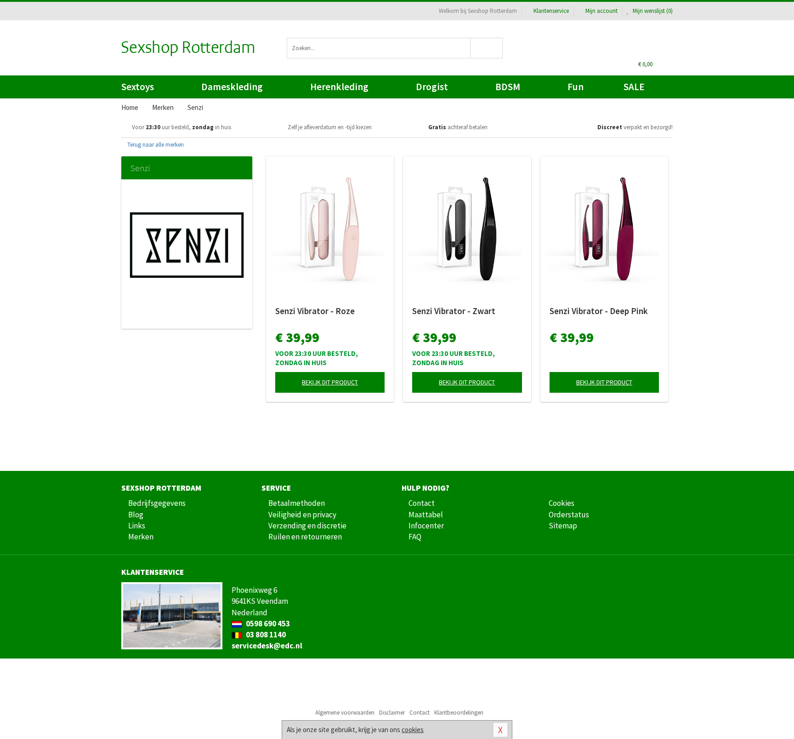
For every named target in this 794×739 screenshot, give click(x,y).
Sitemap (563, 526)
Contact (421, 503)
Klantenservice (551, 11)
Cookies (561, 503)
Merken (140, 537)
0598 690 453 (267, 624)
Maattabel (425, 515)
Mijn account (601, 11)
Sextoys (137, 86)
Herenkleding (339, 86)
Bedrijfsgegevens (157, 503)
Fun (575, 86)
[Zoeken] (487, 48)
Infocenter (426, 526)
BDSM (507, 86)
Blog (135, 515)
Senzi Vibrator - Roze (315, 310)
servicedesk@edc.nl (267, 646)
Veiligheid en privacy (302, 515)
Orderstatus (569, 515)
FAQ (414, 537)
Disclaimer (392, 712)
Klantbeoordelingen (458, 712)
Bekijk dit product (330, 382)
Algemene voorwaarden (344, 712)
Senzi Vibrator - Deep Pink (599, 310)
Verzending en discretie (307, 526)
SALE (634, 86)
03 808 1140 (265, 635)
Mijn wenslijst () (652, 11)
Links (136, 526)
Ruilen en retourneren (305, 537)
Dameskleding (232, 86)
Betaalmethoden (296, 503)
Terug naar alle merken (155, 145)
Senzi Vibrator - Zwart (453, 310)
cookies (413, 729)
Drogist (432, 86)
